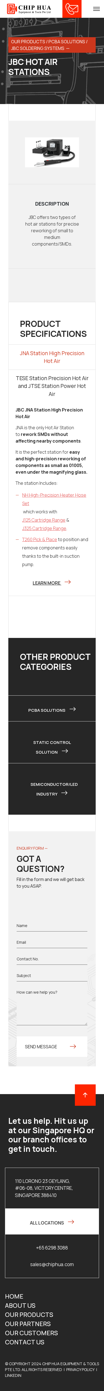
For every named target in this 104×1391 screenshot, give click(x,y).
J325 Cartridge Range (44, 528)
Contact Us (24, 1342)
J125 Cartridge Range (43, 520)
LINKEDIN (13, 1375)
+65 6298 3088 (52, 1247)
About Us (20, 1305)
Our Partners (28, 1324)
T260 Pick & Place (39, 539)
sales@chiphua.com (52, 1264)
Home (14, 1296)
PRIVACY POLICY (80, 1369)
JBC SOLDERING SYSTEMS (37, 48)
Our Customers (31, 1333)
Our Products (29, 1315)
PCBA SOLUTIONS (67, 42)
